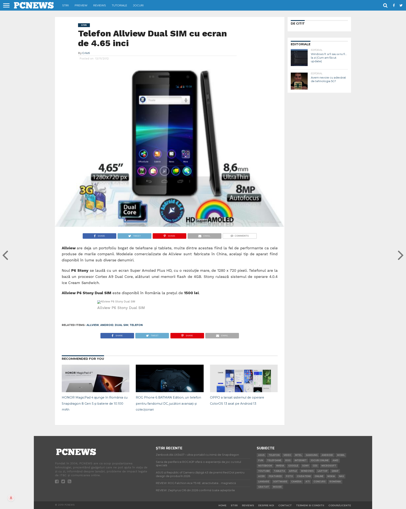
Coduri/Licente (339, 505)
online (319, 476)
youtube (264, 471)
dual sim (121, 325)
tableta (279, 471)
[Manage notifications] (11, 498)
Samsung (312, 455)
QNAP (335, 471)
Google (293, 465)
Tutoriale (119, 5)
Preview (81, 5)
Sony (305, 465)
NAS (341, 476)
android (107, 325)
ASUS (261, 455)
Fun (260, 460)
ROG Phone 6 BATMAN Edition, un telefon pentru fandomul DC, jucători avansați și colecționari (168, 404)
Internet (301, 460)
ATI (308, 481)
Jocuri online (320, 460)
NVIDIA (280, 465)
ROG (288, 460)
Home (222, 505)
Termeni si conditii (310, 505)
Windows (307, 471)
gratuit (263, 487)
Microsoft (328, 465)
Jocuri (138, 5)
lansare (263, 481)
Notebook (265, 465)
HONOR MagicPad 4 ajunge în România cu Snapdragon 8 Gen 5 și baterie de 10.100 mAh (95, 404)
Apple (293, 471)
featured (275, 476)
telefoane (274, 460)
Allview (92, 325)
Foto (289, 476)
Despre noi (266, 505)
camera (296, 481)
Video (287, 455)
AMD (335, 460)
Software (280, 481)
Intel (298, 455)
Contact (285, 505)
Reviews (99, 5)
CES (315, 465)
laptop (323, 471)
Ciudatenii (304, 476)
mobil (341, 455)
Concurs (319, 481)
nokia (331, 476)
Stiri (65, 5)
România (335, 481)
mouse (277, 487)
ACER (261, 476)
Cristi (86, 53)
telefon (136, 325)
